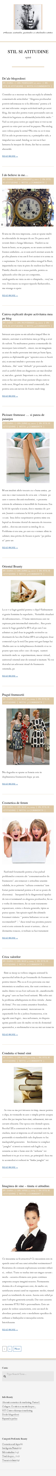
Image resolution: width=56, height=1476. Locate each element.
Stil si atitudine (13, 86)
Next (17, 1349)
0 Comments (34, 1061)
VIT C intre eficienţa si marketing (17, 1410)
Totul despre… (8, 1456)
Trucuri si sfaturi (9, 1460)
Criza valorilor (11, 957)
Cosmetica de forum (15, 803)
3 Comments (34, 574)
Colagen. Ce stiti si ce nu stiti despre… (19, 1406)
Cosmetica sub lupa (11, 1444)
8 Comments (42, 86)
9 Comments (42, 326)
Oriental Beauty (12, 566)
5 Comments (36, 182)
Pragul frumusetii (13, 695)
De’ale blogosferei (13, 78)
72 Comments (35, 810)
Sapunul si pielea (9, 1418)
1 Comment (34, 1193)
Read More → (10, 156)
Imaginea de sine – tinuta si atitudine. (26, 1186)
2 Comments (34, 964)
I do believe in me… (15, 175)
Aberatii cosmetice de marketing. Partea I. (21, 1402)
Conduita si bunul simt (16, 1053)
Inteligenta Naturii (10, 1448)
